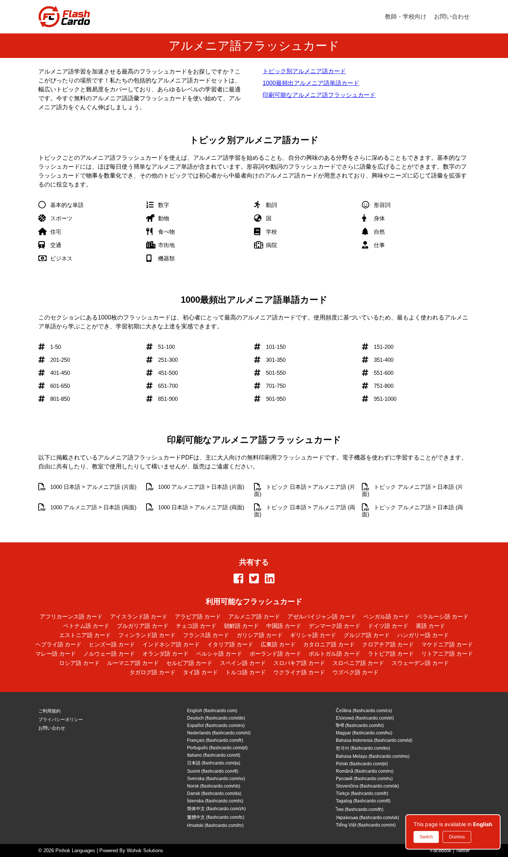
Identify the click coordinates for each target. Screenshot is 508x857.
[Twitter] (254, 579)
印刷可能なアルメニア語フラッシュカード (319, 95)
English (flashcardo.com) (212, 710)
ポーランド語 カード (275, 653)
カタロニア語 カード (329, 644)
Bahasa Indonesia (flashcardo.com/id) (374, 740)
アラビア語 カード (198, 616)
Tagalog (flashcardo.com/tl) (363, 801)
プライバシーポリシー (60, 719)
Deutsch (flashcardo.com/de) (216, 718)
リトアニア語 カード (447, 653)
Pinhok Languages (75, 850)
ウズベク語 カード (355, 672)
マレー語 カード (55, 653)
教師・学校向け (406, 16)
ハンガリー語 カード (423, 635)
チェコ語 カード (196, 626)
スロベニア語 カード (358, 663)
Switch (426, 837)
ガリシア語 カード (260, 635)
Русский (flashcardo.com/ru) (364, 778)
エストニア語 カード (85, 635)
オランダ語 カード (165, 653)
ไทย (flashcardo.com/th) (359, 809)
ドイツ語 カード (388, 626)
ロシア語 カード (79, 663)
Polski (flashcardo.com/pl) (362, 763)
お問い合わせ (452, 16)
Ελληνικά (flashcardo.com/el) (365, 718)
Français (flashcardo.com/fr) (215, 740)
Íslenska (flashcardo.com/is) (215, 801)
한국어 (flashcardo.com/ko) (363, 748)
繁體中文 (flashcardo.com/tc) (215, 817)
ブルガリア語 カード (142, 626)
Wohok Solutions (145, 850)
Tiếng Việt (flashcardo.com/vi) (366, 825)
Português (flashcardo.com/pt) (217, 747)
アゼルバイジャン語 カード (321, 616)
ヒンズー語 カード (112, 644)
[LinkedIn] (269, 579)
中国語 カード (283, 626)
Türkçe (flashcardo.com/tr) (362, 793)
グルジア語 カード (367, 635)
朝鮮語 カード (241, 626)
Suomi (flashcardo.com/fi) (212, 771)
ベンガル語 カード (386, 616)
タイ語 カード (200, 672)
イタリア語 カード (230, 644)
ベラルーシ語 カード (443, 616)
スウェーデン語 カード (420, 663)
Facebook (440, 850)
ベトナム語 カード (86, 626)
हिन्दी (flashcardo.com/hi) (360, 725)
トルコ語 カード (245, 672)
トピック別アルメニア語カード (304, 71)
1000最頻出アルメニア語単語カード (311, 83)
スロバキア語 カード (299, 663)
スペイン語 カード (243, 663)
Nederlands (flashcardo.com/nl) (219, 733)
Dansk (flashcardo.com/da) (214, 793)
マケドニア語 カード (447, 644)
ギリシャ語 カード (313, 635)
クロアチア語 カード (388, 644)
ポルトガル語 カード (334, 653)
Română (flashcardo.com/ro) (364, 771)
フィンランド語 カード (147, 635)
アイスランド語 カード (138, 616)
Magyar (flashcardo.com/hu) (364, 733)
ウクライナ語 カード (299, 672)
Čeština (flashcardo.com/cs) (364, 710)
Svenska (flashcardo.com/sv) (216, 778)
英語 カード (430, 626)
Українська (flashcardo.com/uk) (367, 817)
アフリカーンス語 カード (71, 616)
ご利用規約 (49, 711)
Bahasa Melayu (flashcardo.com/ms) (372, 756)
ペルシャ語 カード (219, 653)
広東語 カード (278, 644)
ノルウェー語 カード (109, 653)
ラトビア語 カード (391, 653)
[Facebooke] (238, 579)
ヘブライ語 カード (58, 644)
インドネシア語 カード (171, 644)
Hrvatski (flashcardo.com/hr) (215, 825)
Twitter (463, 850)
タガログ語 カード (152, 672)
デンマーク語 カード (334, 626)
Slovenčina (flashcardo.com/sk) (367, 786)
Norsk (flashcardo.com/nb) (213, 786)
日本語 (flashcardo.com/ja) (213, 763)
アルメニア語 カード (254, 616)
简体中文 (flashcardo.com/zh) (216, 808)
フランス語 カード (206, 635)
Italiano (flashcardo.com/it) (213, 755)
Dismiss (457, 837)
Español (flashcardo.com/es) (216, 725)
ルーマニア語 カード (133, 663)
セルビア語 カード (189, 663)
